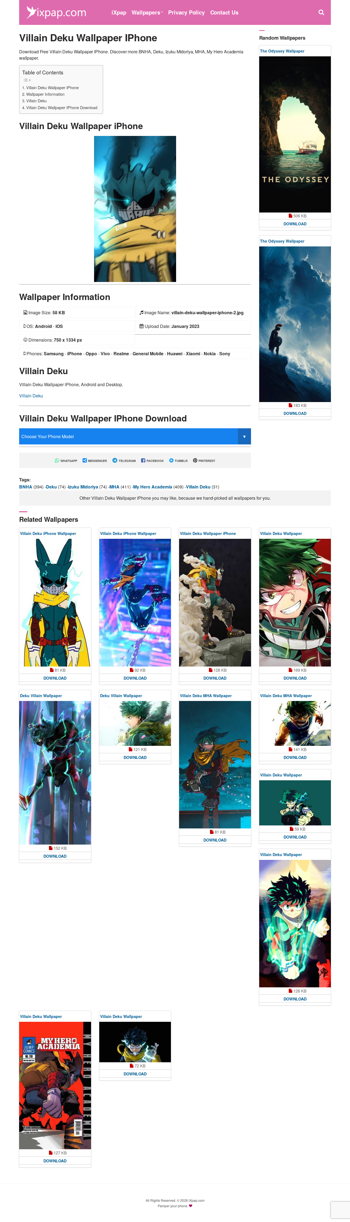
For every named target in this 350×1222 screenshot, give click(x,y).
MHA (115, 487)
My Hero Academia (153, 487)
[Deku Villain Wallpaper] (55, 773)
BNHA (26, 487)
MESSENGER (97, 461)
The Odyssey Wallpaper (282, 51)
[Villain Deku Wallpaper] (295, 602)
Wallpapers (146, 12)
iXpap (119, 12)
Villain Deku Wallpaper (281, 533)
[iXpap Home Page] (56, 11)
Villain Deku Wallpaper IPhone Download (61, 107)
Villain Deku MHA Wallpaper (206, 695)
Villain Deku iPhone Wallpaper (48, 533)
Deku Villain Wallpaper (41, 695)
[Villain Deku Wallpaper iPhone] (135, 208)
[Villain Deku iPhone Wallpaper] (55, 602)
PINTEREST (206, 461)
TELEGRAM (127, 461)
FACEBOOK (155, 461)
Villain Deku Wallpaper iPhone (52, 87)
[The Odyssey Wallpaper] (295, 134)
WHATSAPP (68, 461)
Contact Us (224, 12)
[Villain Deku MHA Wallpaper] (215, 764)
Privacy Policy (186, 12)
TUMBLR (181, 461)
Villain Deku (36, 100)
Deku (52, 487)
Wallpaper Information (45, 94)
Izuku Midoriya (83, 487)
